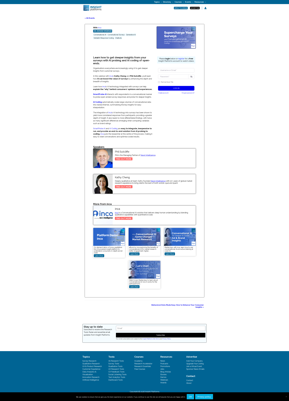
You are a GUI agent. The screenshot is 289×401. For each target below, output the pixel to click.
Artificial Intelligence (90, 380)
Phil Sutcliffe (122, 151)
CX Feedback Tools (116, 372)
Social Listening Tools (117, 374)
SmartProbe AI (100, 94)
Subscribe (160, 335)
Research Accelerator (143, 364)
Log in (176, 88)
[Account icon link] (205, 8)
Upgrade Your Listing (195, 364)
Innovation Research (90, 377)
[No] (286, 396)
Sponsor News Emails (195, 369)
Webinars (164, 380)
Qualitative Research (91, 364)
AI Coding (97, 102)
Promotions (165, 366)
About (188, 383)
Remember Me (167, 82)
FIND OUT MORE (124, 159)
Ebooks (163, 374)
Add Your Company (194, 361)
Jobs (162, 369)
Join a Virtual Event (194, 366)
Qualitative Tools (115, 366)
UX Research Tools (116, 369)
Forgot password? (188, 93)
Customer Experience (91, 369)
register (181, 59)
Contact (189, 380)
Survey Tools (113, 364)
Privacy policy (204, 396)
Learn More (99, 256)
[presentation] (103, 158)
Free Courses (139, 369)
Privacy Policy (166, 339)
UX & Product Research (92, 366)
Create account (163, 93)
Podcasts (164, 364)
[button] (161, 2)
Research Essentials (142, 366)
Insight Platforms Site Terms (151, 339)
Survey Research (89, 361)
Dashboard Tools (115, 380)
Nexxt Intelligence (148, 155)
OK (190, 396)
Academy (138, 361)
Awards (163, 383)
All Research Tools (116, 361)
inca (99, 28)
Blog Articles (165, 372)
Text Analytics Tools (116, 377)
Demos (163, 377)
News (162, 361)
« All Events (90, 18)
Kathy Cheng (122, 177)
